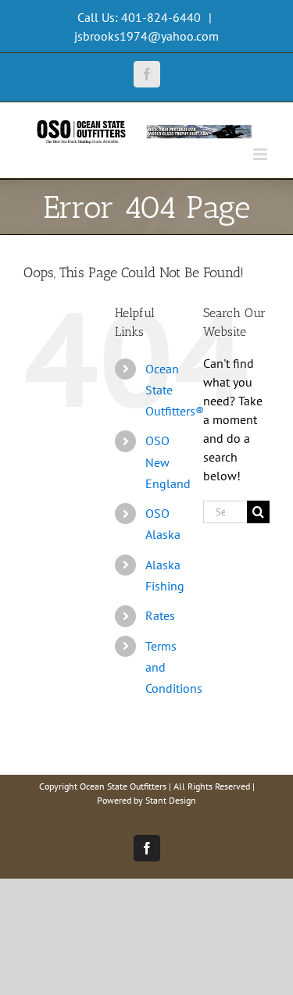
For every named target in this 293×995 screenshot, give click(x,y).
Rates (160, 615)
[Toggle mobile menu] (261, 154)
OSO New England (168, 461)
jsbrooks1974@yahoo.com (146, 36)
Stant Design (170, 800)
